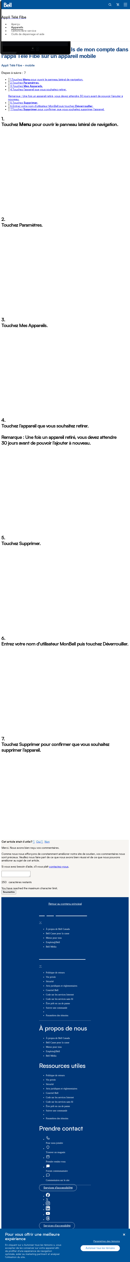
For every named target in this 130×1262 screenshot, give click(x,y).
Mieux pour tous (54, 938)
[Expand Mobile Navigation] (125, 4)
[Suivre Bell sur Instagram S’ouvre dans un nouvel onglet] (48, 1204)
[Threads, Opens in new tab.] (48, 1219)
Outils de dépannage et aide (27, 34)
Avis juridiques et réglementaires (61, 986)
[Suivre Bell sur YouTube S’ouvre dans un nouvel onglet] (48, 1214)
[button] (46, 79)
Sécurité (50, 981)
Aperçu (15, 24)
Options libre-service (23, 30)
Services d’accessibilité (58, 1187)
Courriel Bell (52, 990)
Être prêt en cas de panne (58, 1003)
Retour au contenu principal (65, 903)
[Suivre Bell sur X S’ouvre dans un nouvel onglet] (47, 1199)
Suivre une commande (56, 1008)
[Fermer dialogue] (124, 1235)
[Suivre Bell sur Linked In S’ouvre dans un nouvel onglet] (48, 1209)
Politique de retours (55, 972)
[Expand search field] (110, 4)
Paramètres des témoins (106, 1241)
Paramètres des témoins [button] (57, 1015)
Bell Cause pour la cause (57, 933)
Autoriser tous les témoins (100, 1248)
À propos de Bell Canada (58, 929)
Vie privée (51, 977)
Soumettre (9, 892)
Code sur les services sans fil (59, 999)
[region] (65, 1245)
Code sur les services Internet (60, 994)
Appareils (17, 27)
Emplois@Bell (53, 942)
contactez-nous (58, 866)
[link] (48, 1138)
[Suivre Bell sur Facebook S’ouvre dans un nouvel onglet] (48, 1196)
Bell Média (51, 946)
